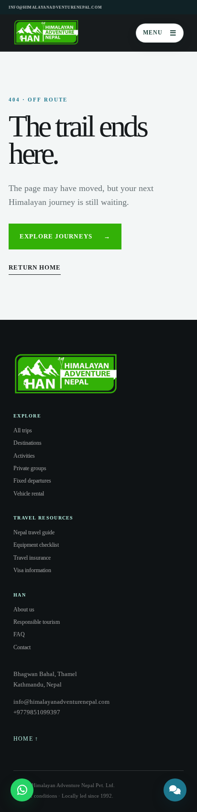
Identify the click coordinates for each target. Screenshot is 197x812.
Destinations (27, 443)
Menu (159, 33)
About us (23, 609)
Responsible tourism (36, 622)
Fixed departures (32, 480)
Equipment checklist (36, 544)
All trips (22, 430)
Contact (22, 647)
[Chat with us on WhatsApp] (22, 789)
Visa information (32, 570)
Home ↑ (25, 738)
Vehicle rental (28, 493)
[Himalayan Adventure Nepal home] (46, 33)
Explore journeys (65, 236)
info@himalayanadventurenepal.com (55, 7)
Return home (35, 267)
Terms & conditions (35, 796)
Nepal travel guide (34, 532)
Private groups (29, 468)
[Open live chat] (175, 789)
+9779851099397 (36, 712)
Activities (24, 455)
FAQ (19, 634)
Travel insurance (32, 557)
